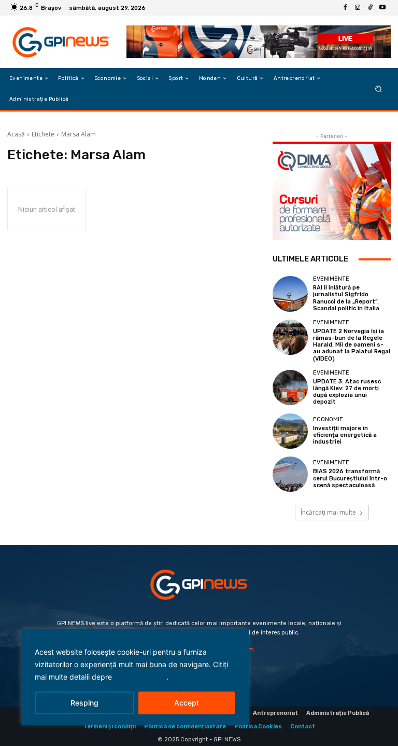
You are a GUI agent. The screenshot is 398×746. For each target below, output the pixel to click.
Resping (84, 702)
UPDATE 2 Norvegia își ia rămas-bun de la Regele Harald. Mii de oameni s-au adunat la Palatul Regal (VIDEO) (351, 345)
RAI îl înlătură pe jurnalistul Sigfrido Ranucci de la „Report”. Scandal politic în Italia (346, 298)
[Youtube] (382, 8)
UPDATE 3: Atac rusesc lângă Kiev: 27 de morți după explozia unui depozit (347, 392)
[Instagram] (357, 8)
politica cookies (140, 676)
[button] (378, 89)
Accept (186, 702)
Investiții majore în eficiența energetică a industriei (345, 435)
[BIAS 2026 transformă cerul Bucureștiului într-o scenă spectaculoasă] (290, 474)
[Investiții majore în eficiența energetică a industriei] (290, 431)
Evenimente (331, 279)
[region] (135, 677)
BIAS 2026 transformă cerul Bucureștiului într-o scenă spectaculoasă (350, 478)
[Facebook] (345, 8)
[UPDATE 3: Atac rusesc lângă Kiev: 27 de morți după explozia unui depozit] (290, 387)
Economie (328, 419)
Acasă (16, 134)
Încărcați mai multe (328, 512)
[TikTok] (370, 8)
